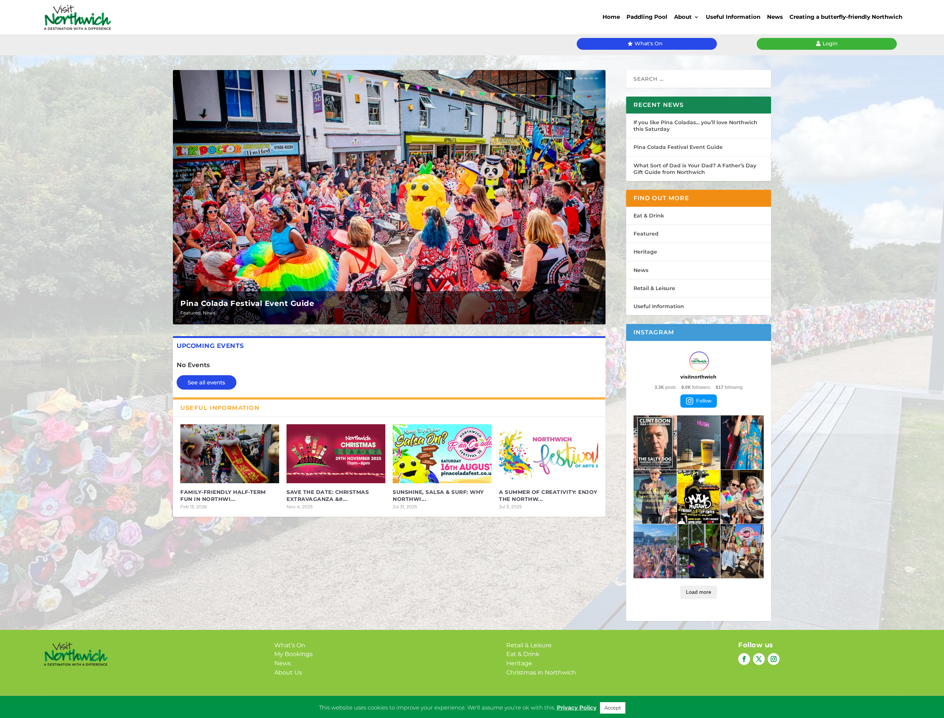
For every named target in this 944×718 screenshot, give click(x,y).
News (775, 16)
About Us (288, 672)
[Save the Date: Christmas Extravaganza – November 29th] (336, 454)
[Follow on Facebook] (744, 659)
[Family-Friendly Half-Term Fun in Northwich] (229, 454)
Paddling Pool (647, 16)
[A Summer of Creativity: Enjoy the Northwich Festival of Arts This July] (548, 454)
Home (611, 16)
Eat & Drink (649, 215)
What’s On (289, 645)
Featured (190, 313)
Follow (703, 401)
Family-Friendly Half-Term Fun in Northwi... (223, 495)
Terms (494, 701)
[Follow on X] (759, 659)
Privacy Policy (460, 701)
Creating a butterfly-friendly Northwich (845, 16)
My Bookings (293, 654)
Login (830, 43)
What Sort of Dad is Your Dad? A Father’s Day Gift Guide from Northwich (695, 168)
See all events (206, 382)
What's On (649, 43)
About (683, 16)
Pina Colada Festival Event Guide (247, 303)
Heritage (645, 251)
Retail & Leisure (654, 288)
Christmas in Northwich (541, 672)
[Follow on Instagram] (774, 659)
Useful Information (733, 16)
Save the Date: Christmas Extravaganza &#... (328, 495)
